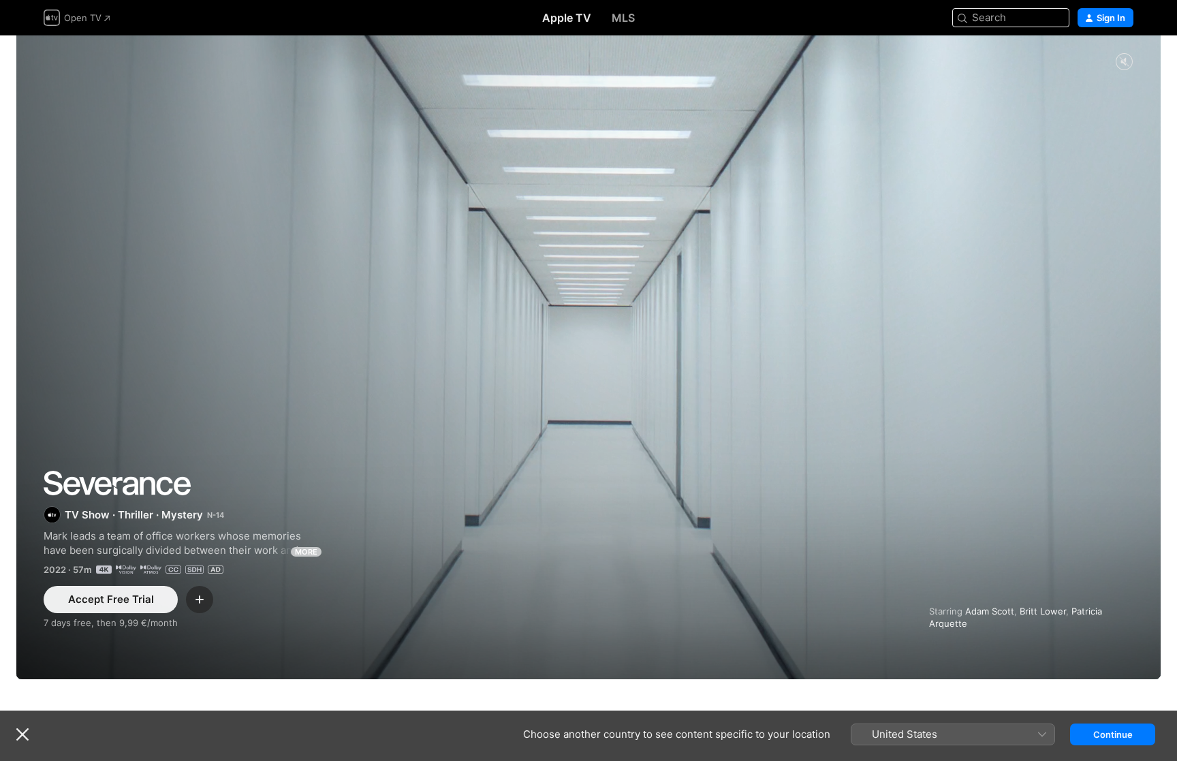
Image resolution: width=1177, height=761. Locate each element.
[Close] (22, 734)
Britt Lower (1043, 611)
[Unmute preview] (1123, 62)
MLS (623, 18)
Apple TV (566, 18)
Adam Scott (989, 611)
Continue (1113, 734)
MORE (306, 552)
